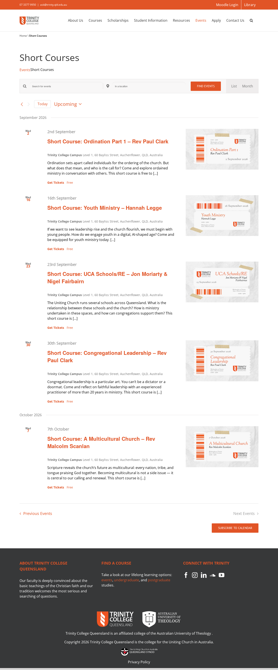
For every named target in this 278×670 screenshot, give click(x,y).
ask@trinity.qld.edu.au (53, 5)
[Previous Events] (22, 104)
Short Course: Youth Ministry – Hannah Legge (104, 207)
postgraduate (159, 580)
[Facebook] (186, 575)
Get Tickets (56, 182)
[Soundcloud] (212, 575)
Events (25, 69)
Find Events (206, 86)
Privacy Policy (139, 662)
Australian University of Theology (184, 633)
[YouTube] (221, 575)
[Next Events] (28, 104)
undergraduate (126, 580)
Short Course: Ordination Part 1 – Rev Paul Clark (107, 141)
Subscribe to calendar (235, 528)
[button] (251, 20)
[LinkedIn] (204, 575)
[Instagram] (195, 575)
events (106, 580)
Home (23, 36)
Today (43, 104)
